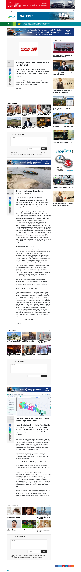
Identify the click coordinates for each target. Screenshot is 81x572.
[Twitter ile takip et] (60, 566)
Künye (28, 566)
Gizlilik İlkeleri (38, 566)
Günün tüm (70, 24)
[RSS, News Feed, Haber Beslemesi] (72, 566)
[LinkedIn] (10, 74)
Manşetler (11, 11)
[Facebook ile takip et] (56, 566)
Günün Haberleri (18, 11)
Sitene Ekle (28, 11)
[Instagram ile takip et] (69, 566)
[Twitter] (10, 72)
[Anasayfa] (7, 11)
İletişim (32, 566)
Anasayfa (24, 566)
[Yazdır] (10, 81)
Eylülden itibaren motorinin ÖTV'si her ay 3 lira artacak (34, 24)
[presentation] (11, 24)
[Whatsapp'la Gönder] (10, 77)
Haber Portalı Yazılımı (13, 570)
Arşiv (23, 11)
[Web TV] (70, 11)
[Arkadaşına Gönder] (10, 79)
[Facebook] (10, 70)
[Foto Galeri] (73, 11)
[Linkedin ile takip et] (66, 566)
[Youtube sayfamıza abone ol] (63, 566)
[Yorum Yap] (10, 84)
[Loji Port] (11, 16)
